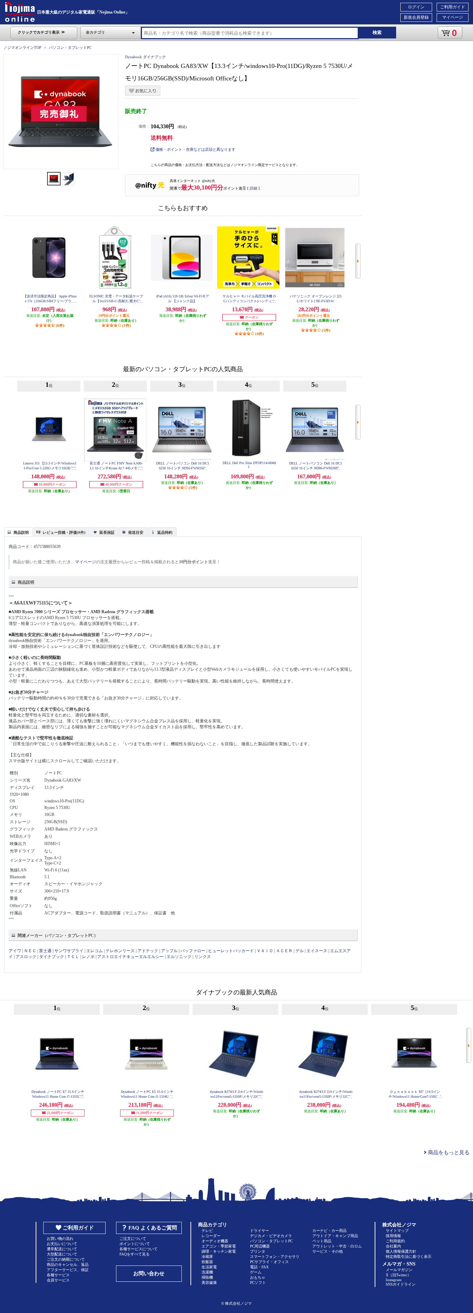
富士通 (45, 950)
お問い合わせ (148, 1273)
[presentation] (17, 531)
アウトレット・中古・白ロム (337, 1246)
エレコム (94, 950)
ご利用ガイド (452, 7)
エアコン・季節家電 (219, 1246)
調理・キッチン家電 (219, 1251)
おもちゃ (257, 1277)
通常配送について (62, 1249)
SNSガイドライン (401, 1284)
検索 (377, 32)
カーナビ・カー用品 (329, 1230)
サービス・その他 (327, 1251)
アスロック (26, 956)
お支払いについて (62, 1244)
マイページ (452, 17)
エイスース (316, 950)
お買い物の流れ (60, 1238)
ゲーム (255, 1272)
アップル (169, 950)
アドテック (147, 950)
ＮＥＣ (30, 950)
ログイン (416, 7)
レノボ (88, 956)
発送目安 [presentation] (135, 532)
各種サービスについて (138, 1249)
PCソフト (258, 1282)
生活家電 (209, 1267)
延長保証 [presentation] (107, 532)
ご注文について (132, 1238)
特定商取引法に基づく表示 (408, 1256)
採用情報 (393, 1236)
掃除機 (207, 1277)
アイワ (15, 950)
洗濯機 (207, 1272)
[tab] (18, 531)
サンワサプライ (68, 950)
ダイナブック (51, 956)
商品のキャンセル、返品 (68, 1264)
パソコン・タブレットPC (70, 47)
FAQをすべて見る (134, 1254)
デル (299, 950)
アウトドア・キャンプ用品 (335, 1236)
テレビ (207, 1230)
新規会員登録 (416, 17)
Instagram (394, 1280)
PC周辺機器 (260, 1246)
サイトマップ (397, 1230)
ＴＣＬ (73, 956)
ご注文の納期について (66, 1259)
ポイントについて (134, 1244)
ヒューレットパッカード (231, 950)
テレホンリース (120, 950)
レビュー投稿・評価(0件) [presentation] (64, 532)
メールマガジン (399, 1270)
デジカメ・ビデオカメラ (271, 1236)
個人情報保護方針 (401, 1251)
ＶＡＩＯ (265, 950)
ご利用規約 (395, 1241)
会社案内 (393, 1246)
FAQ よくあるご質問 (152, 1228)
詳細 (253, 188)
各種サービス (58, 1275)
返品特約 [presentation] (164, 532)
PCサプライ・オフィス (269, 1262)
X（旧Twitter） (398, 1275)
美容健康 (209, 1282)
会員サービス (58, 1280)
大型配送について (62, 1254)
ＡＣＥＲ (284, 950)
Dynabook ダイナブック (145, 57)
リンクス (202, 956)
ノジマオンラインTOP (22, 47)
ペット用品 (321, 1241)
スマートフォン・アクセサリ (275, 1256)
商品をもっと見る (448, 1152)
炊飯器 (207, 1262)
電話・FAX (259, 1267)
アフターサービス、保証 (68, 1270)
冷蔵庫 (207, 1256)
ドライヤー (259, 1230)
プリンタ (257, 1251)
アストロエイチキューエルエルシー (130, 956)
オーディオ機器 (215, 1241)
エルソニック (179, 956)
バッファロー (192, 950)
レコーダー (211, 1236)
